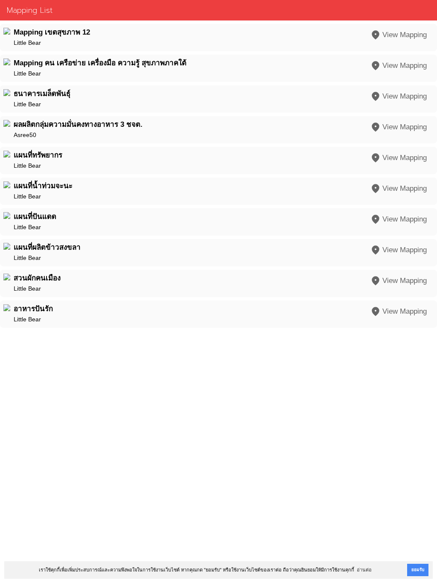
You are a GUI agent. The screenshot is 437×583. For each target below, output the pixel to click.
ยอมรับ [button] (417, 569)
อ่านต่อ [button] (364, 569)
